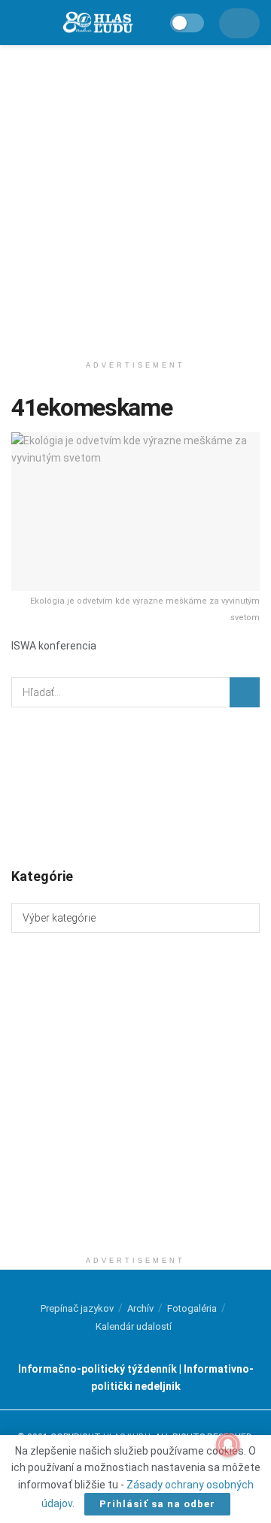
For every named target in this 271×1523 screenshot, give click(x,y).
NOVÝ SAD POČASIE (135, 786)
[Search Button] (245, 692)
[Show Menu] (18, 22)
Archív (140, 1308)
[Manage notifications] (228, 1445)
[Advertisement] (135, 195)
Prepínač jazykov (77, 1308)
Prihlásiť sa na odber (157, 1503)
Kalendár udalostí (134, 1326)
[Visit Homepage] (97, 23)
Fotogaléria (192, 1308)
